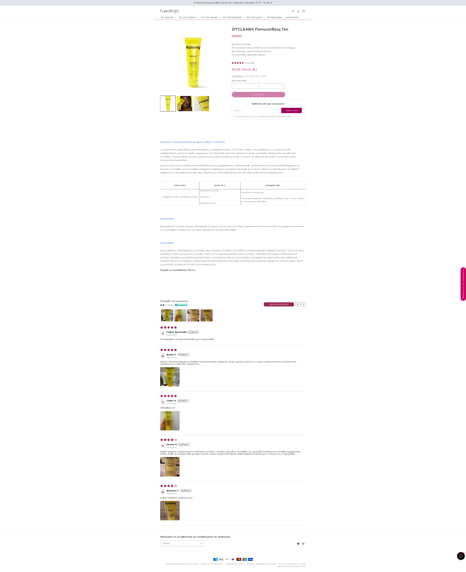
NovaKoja (174, 564)
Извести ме (291, 110)
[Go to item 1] (167, 315)
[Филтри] (297, 304)
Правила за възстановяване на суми (291, 566)
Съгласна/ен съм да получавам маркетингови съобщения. (265, 116)
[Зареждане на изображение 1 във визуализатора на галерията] (168, 103)
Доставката (237, 76)
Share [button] (236, 124)
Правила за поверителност (212, 564)
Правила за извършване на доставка (261, 564)
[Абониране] (201, 543)
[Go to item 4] (206, 315)
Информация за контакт (235, 564)
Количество (239, 80)
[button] (168, 18)
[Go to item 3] (193, 315)
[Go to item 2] (180, 315)
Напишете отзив (278, 304)
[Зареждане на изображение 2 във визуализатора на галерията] (184, 103)
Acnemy (237, 35)
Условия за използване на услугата (292, 564)
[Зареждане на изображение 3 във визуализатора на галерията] (201, 103)
